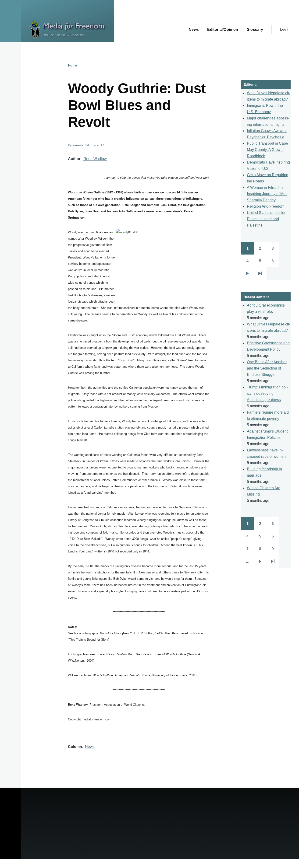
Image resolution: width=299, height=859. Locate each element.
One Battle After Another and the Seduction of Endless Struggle (267, 368)
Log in (285, 29)
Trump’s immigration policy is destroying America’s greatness (267, 393)
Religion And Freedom (265, 206)
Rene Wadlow (95, 159)
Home (72, 65)
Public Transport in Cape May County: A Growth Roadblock (267, 149)
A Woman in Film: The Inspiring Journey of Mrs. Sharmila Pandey (267, 193)
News (90, 747)
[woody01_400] (162, 266)
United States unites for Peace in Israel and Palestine (266, 219)
